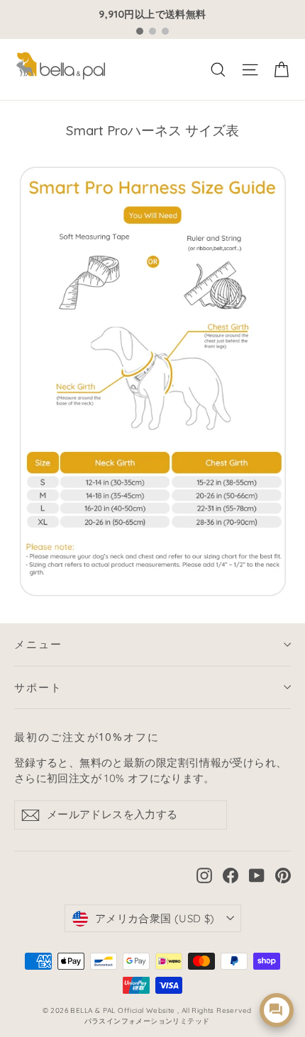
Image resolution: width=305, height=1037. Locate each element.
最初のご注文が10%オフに (87, 737)
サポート (38, 687)
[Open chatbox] (277, 1010)
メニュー (38, 644)
